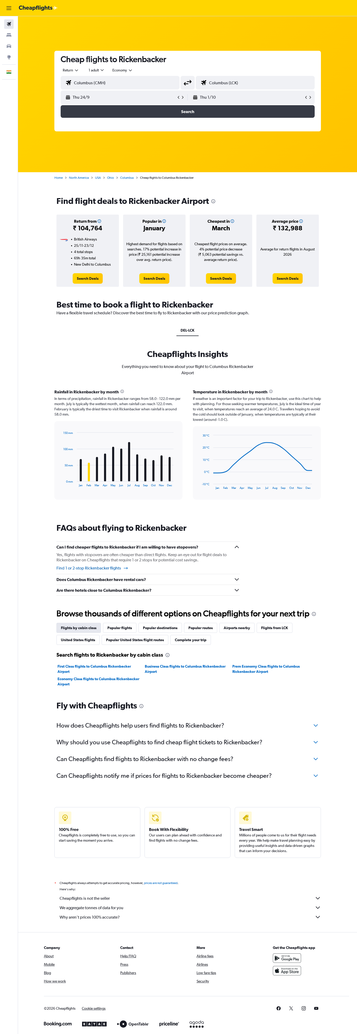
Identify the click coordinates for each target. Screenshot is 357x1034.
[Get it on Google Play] (287, 958)
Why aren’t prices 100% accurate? (90, 917)
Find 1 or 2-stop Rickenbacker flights (88, 568)
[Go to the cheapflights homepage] (38, 8)
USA (98, 178)
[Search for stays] (9, 35)
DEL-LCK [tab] (187, 330)
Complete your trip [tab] (190, 640)
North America (79, 178)
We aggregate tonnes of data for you (91, 907)
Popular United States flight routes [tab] (135, 640)
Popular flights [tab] (119, 628)
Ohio (110, 178)
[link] (88, 278)
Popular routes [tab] (200, 628)
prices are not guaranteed (160, 883)
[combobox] (71, 70)
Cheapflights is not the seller (85, 898)
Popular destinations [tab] (160, 628)
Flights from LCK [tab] (274, 628)
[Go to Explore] (9, 57)
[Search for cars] (9, 46)
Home (58, 178)
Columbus (127, 178)
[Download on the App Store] (287, 970)
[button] (9, 8)
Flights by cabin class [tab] (78, 628)
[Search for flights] (9, 24)
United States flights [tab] (78, 640)
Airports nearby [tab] (237, 628)
